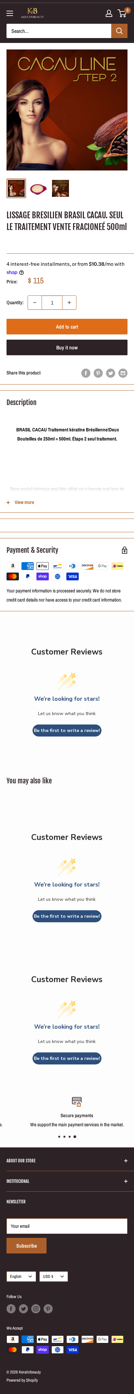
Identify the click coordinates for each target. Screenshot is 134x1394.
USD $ (48, 1276)
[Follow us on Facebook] (11, 1308)
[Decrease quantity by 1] (35, 302)
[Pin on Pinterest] (98, 373)
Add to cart (67, 326)
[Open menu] (10, 13)
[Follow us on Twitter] (23, 1308)
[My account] (109, 13)
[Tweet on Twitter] (110, 373)
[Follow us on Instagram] (35, 1308)
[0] (122, 13)
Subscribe (26, 1245)
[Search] (119, 31)
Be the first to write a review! (67, 730)
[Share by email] (122, 373)
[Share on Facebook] (85, 373)
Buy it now (67, 347)
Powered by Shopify (22, 1380)
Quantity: (15, 302)
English (15, 1276)
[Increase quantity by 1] (69, 302)
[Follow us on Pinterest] (48, 1308)
